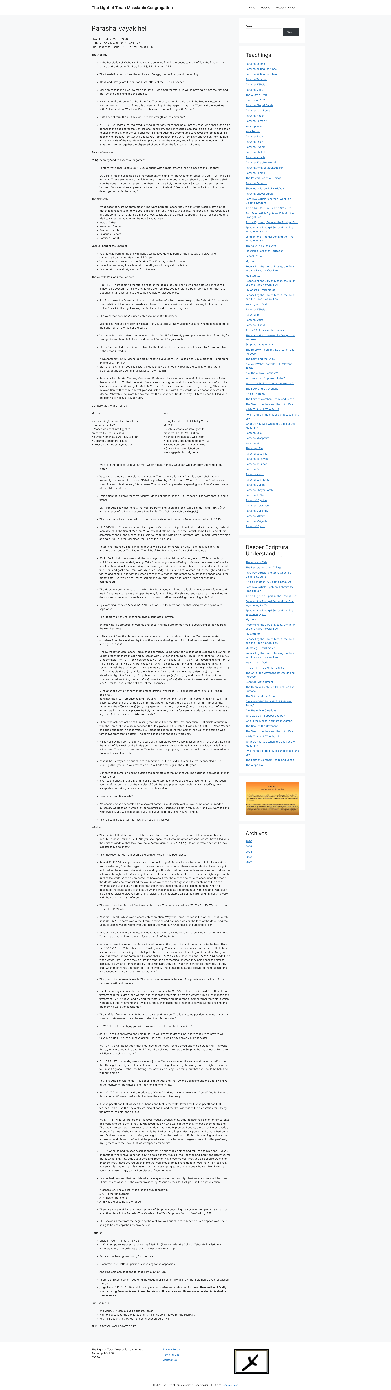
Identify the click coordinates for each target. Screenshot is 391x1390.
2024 (249, 851)
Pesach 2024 (254, 256)
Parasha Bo (253, 314)
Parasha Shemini (256, 63)
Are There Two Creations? (262, 373)
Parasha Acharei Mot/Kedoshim (265, 167)
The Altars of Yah (256, 94)
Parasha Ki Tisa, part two (261, 74)
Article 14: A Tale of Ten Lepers (265, 330)
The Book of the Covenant (262, 388)
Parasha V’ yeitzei (256, 500)
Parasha (265, 7)
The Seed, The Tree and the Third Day (269, 404)
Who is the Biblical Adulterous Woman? (270, 383)
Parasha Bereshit (256, 120)
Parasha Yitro (254, 443)
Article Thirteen (255, 393)
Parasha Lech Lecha (258, 110)
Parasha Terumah (256, 79)
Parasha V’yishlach (257, 505)
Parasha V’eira (254, 89)
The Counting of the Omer (262, 245)
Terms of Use (171, 1354)
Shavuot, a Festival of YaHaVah (265, 188)
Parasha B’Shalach (257, 84)
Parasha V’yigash (256, 521)
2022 (249, 862)
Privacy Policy (171, 1349)
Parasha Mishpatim (257, 438)
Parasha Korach (255, 157)
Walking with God (256, 304)
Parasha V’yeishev (257, 510)
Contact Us (170, 1359)
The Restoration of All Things (263, 178)
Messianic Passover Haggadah (264, 250)
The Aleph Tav (254, 448)
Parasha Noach (255, 115)
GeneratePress (230, 1385)
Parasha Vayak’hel (257, 453)
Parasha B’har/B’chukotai (261, 162)
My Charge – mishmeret (260, 289)
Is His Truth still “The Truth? (262, 409)
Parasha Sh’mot (255, 325)
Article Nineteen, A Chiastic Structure (268, 208)
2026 (249, 841)
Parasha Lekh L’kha (257, 479)
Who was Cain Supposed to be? (265, 378)
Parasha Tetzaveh (257, 458)
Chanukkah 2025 (256, 100)
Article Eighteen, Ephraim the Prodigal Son (272, 222)
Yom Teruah (253, 131)
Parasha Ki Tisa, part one (261, 68)
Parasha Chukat (255, 152)
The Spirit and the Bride (260, 358)
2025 (249, 846)
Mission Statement (286, 7)
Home (252, 7)
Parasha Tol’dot (255, 495)
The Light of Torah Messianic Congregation (132, 7)
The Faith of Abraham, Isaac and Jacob (270, 399)
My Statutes (253, 275)
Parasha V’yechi (255, 526)
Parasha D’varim (255, 146)
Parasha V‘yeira (255, 484)
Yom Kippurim (254, 126)
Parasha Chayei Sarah (259, 105)
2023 (249, 856)
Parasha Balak (254, 432)
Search (250, 26)
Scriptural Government (259, 344)
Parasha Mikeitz (255, 516)
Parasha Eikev (254, 136)
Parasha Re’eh (254, 141)
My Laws (251, 261)
